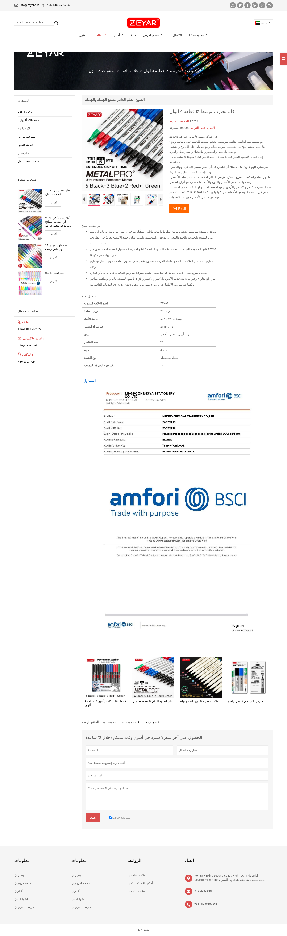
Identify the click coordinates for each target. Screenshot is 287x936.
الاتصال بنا (176, 35)
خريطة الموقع (25, 907)
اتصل (189, 860)
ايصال (21, 875)
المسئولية (89, 381)
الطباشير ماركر (27, 136)
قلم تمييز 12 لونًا (54, 273)
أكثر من (53, 203)
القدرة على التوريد (202, 128)
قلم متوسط (152, 723)
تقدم (93, 817)
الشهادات (23, 899)
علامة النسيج (25, 145)
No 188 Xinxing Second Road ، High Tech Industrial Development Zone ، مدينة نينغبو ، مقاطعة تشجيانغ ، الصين (229, 877)
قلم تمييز (23, 153)
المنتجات (98, 35)
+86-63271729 (26, 362)
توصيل (78, 875)
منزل (82, 35)
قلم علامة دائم (130, 723)
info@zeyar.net (29, 5)
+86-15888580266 (58, 5)
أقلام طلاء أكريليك (29, 120)
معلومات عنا (196, 35)
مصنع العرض (151, 35)
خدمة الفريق (82, 883)
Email (179, 209)
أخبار (117, 35)
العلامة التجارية (179, 121)
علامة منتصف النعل (29, 161)
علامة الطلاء (25, 112)
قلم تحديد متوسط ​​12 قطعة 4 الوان (57, 192)
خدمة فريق (24, 883)
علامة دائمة (129, 71)
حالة (133, 35)
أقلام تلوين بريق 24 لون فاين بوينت (56, 247)
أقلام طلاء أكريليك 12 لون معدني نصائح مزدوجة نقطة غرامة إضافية (57, 222)
